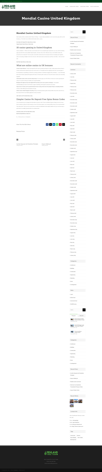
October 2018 (73, 109)
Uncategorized (73, 284)
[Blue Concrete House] (72, 405)
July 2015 (72, 235)
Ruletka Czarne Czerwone (75, 49)
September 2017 (73, 151)
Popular (74, 315)
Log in (71, 294)
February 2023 (73, 89)
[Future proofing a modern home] (72, 331)
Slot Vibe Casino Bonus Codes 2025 (23, 61)
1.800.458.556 (75, 420)
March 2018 (72, 132)
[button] (17, 140)
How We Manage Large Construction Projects (79, 326)
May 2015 (72, 242)
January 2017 (73, 177)
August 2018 (72, 115)
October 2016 (73, 187)
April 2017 (72, 167)
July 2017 (72, 158)
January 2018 (73, 138)
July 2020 (72, 96)
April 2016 (72, 206)
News (71, 281)
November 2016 (73, 184)
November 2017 (73, 145)
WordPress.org (73, 304)
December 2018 (73, 102)
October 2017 (73, 148)
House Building (73, 437)
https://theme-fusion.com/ (77, 426)
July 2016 (72, 197)
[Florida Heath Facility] (72, 401)
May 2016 (72, 203)
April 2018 (72, 128)
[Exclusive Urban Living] (80, 401)
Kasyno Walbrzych (46, 144)
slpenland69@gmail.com (17, 1)
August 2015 (72, 232)
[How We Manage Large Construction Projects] (72, 325)
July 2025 (72, 76)
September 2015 (73, 229)
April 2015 (72, 245)
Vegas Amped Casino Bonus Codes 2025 (24, 44)
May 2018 (72, 125)
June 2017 (72, 161)
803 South (16, 470)
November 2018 (73, 106)
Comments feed (73, 300)
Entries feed (72, 297)
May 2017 (72, 164)
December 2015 (73, 219)
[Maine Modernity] (76, 401)
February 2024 (73, 86)
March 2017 (72, 171)
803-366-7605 (52, 461)
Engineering (72, 274)
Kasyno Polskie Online (74, 58)
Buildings (72, 268)
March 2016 (72, 210)
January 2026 (73, 73)
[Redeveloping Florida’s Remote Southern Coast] (72, 319)
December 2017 (73, 141)
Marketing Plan (73, 439)
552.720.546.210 (76, 422)
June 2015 (72, 239)
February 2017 (73, 174)
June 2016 (72, 200)
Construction (73, 271)
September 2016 (73, 190)
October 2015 (73, 226)
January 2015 (73, 255)
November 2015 (73, 223)
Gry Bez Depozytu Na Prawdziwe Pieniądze (27, 144)
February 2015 (73, 252)
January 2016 (73, 216)
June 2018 (72, 122)
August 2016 (72, 193)
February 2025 (73, 80)
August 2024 (72, 83)
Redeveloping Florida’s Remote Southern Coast (79, 319)
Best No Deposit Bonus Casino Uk (23, 113)
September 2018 (73, 112)
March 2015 (72, 248)
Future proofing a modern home (78, 332)
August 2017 (72, 154)
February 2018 (73, 135)
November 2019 (73, 99)
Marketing (72, 278)
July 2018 (72, 119)
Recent (81, 315)
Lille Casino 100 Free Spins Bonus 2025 (24, 95)
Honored (78, 435)
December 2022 (73, 93)
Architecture (72, 265)
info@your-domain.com (77, 424)
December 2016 (73, 180)
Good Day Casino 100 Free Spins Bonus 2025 (25, 111)
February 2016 (73, 213)
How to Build (80, 437)
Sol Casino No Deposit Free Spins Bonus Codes (26, 42)
